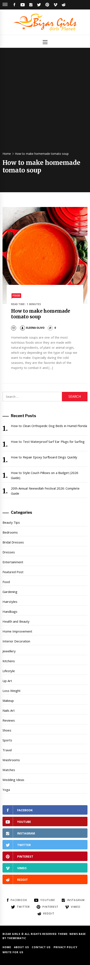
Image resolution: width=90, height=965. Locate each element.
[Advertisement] (45, 101)
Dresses (9, 552)
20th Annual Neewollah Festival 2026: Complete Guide (45, 490)
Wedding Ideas (13, 780)
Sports (7, 740)
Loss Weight (12, 691)
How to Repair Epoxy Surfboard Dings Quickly (44, 457)
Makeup (8, 700)
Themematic (16, 938)
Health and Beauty (16, 621)
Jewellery (9, 651)
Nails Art (9, 710)
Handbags (10, 611)
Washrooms (11, 760)
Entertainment (13, 562)
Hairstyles (10, 601)
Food (16, 295)
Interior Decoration (16, 641)
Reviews (9, 720)
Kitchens (9, 661)
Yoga (6, 789)
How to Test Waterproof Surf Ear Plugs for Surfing (48, 441)
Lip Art (7, 681)
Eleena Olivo (35, 328)
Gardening (10, 592)
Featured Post (13, 572)
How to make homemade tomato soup (40, 313)
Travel (7, 750)
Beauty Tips (11, 522)
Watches (9, 770)
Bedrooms (10, 532)
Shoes (7, 730)
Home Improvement (17, 631)
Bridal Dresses (13, 542)
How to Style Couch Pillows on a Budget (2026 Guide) (44, 475)
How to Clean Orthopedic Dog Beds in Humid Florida (49, 426)
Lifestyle (9, 671)
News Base (77, 934)
